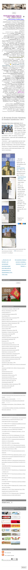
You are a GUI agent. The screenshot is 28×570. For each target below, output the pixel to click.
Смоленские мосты (6, 371)
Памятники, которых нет (8, 351)
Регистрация (15, 421)
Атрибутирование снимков (8, 314)
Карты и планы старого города (9, 346)
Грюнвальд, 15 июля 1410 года (9, 332)
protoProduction (5, 312)
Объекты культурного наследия (15, 249)
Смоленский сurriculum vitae (8, 378)
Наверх (24, 567)
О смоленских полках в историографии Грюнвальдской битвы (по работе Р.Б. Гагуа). (13, 462)
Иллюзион (4, 341)
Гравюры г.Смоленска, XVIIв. (8, 330)
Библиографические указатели (9, 317)
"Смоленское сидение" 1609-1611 (9, 308)
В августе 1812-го (6, 319)
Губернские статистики (7, 334)
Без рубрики (5, 316)
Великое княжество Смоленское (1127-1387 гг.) (13, 321)
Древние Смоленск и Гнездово (9, 337)
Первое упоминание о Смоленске (10, 353)
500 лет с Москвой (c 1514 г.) (8, 310)
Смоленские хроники (7, 377)
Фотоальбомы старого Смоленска (10, 384)
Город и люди (5, 328)
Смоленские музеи (6, 373)
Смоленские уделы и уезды (8, 375)
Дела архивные (5, 335)
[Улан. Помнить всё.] (15, 522)
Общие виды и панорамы (8, 348)
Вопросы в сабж (5, 325)
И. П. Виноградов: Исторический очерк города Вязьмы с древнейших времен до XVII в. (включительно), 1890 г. (13, 446)
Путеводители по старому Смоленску (11, 357)
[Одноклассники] (21, 223)
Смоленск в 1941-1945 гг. (7, 362)
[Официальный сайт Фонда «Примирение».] (6, 531)
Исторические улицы (7, 342)
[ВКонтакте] (18, 223)
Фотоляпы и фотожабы (7, 385)
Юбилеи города (5, 387)
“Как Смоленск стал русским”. (9, 399)
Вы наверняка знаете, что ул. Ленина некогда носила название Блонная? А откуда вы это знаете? (14, 456)
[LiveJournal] (25, 223)
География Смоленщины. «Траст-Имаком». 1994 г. (13, 404)
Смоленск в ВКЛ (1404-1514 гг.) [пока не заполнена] (14, 364)
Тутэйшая (10, 252)
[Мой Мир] (23, 223)
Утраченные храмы (6, 382)
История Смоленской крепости (9, 344)
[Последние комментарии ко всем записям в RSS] (3, 555)
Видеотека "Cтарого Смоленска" (9, 323)
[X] (20, 223)
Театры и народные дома (8, 380)
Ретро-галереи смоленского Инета (10, 359)
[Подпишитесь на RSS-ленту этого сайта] (3, 552)
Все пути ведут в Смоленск (8, 326)
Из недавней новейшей (7, 339)
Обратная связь (15, 443)
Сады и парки (5, 360)
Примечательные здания (8, 355)
